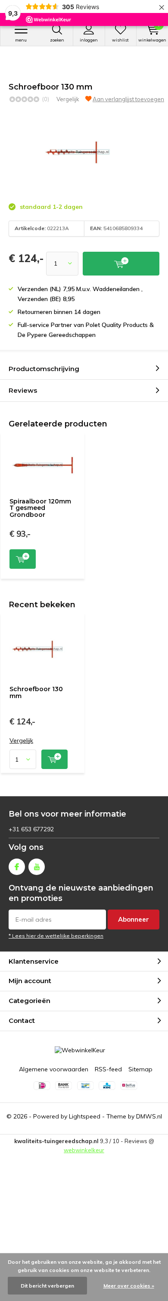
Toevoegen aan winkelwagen (22, 559)
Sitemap (140, 1069)
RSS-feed (108, 1069)
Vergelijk (67, 99)
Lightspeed (84, 1116)
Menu (21, 40)
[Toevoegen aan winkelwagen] (121, 264)
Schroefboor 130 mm (36, 692)
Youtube (36, 867)
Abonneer (133, 919)
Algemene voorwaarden (53, 1069)
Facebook (17, 867)
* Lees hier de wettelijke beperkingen (56, 935)
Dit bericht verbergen (47, 1285)
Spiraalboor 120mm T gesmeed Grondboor (40, 508)
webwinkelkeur (84, 1150)
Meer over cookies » (128, 1285)
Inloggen (89, 40)
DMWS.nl (149, 1116)
